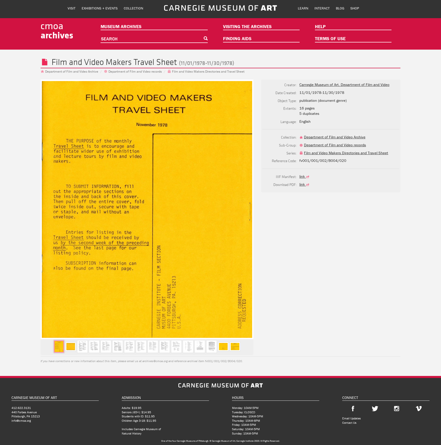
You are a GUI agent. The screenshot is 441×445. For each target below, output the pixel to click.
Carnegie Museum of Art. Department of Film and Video (344, 84)
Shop (354, 8)
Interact (322, 8)
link (302, 176)
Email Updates (351, 418)
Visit (72, 8)
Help (320, 26)
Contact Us (349, 423)
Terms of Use (330, 38)
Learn (303, 8)
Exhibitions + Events (100, 8)
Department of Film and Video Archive (71, 71)
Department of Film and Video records (135, 71)
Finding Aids (237, 38)
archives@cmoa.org (155, 361)
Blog (340, 8)
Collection (133, 8)
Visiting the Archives (247, 26)
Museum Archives (121, 26)
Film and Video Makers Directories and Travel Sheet (208, 71)
